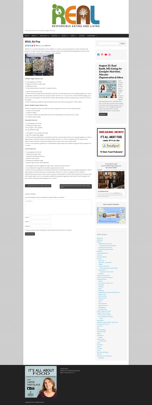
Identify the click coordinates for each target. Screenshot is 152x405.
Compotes (101, 358)
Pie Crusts (99, 326)
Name (27, 217)
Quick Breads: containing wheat (108, 245)
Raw (98, 328)
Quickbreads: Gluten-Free (105, 243)
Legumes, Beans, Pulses (103, 313)
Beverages (100, 240)
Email (27, 222)
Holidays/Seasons (102, 279)
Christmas (101, 287)
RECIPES (54, 35)
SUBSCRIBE (91, 35)
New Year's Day (102, 296)
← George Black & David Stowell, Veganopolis (38, 185)
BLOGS (64, 35)
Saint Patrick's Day (103, 305)
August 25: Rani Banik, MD (111, 71)
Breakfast (99, 251)
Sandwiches (100, 335)
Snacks (99, 346)
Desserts (99, 258)
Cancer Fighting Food (102, 253)
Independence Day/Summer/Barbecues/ (109, 292)
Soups (99, 350)
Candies (100, 264)
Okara (101, 318)
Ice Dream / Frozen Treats (106, 272)
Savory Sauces (101, 339)
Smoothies (100, 345)
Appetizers (100, 238)
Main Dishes (100, 320)
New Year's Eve (102, 298)
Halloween (101, 290)
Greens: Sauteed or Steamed (105, 277)
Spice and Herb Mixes (103, 352)
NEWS (34, 35)
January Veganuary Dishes (104, 311)
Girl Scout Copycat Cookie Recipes (109, 268)
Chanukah (101, 285)
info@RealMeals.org (69, 372)
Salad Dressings (101, 331)
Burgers (100, 337)
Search (122, 43)
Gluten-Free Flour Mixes (103, 275)
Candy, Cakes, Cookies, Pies (105, 283)
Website (27, 226)
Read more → (103, 114)
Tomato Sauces (102, 341)
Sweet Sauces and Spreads (104, 356)
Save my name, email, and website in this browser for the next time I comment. (49, 230)
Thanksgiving (101, 307)
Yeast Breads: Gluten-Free (105, 247)
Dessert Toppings (102, 257)
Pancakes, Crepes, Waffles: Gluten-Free (107, 322)
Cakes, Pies (101, 260)
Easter (100, 288)
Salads (99, 333)
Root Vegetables (101, 330)
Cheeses (99, 255)
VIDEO (73, 35)
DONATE (82, 35)
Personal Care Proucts (103, 324)
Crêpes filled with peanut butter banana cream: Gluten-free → (75, 186)
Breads (99, 242)
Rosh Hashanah (102, 303)
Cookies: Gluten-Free (103, 266)
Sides (98, 343)
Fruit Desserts (102, 270)
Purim (100, 301)
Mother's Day (101, 294)
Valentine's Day (102, 309)
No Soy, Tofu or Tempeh (104, 315)
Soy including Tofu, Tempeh (105, 316)
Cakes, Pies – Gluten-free (105, 262)
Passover (100, 300)
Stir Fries (99, 354)
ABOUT (27, 35)
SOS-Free (99, 348)
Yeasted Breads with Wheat (105, 249)
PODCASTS (43, 35)
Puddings (100, 273)
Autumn (100, 281)
